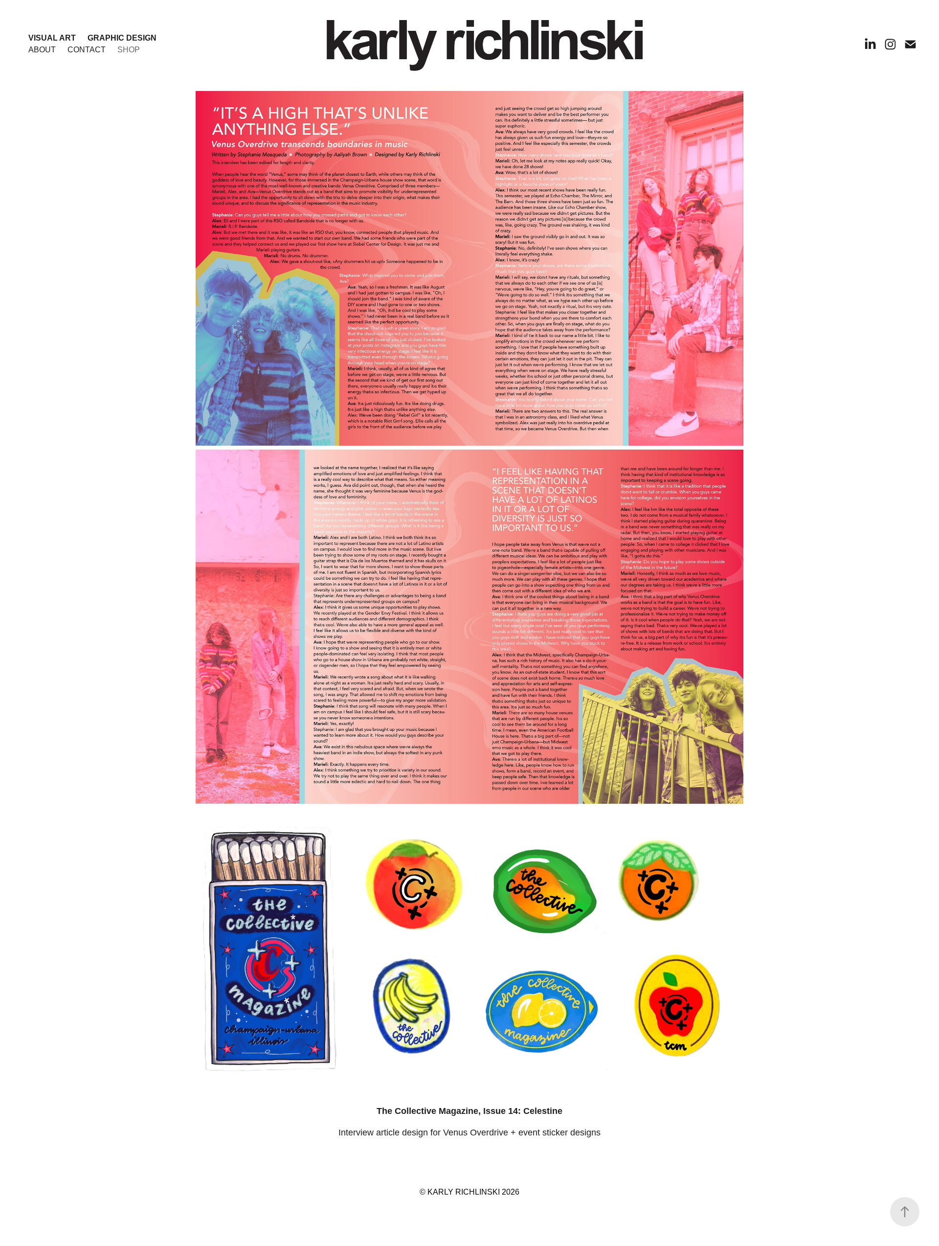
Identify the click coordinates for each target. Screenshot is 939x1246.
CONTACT (86, 49)
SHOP (128, 49)
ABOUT (42, 49)
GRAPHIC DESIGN (122, 38)
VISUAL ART (52, 38)
